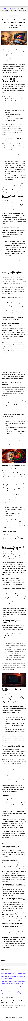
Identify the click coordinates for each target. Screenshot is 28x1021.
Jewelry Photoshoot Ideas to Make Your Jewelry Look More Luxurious (13, 977)
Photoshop (14, 16)
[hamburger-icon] (26, 4)
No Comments (14, 27)
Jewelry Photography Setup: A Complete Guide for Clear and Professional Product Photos (13, 982)
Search (3, 960)
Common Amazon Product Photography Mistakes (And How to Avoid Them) (11, 987)
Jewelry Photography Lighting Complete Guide (13, 973)
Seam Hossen (19, 25)
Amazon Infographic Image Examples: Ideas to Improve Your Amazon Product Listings (13, 992)
